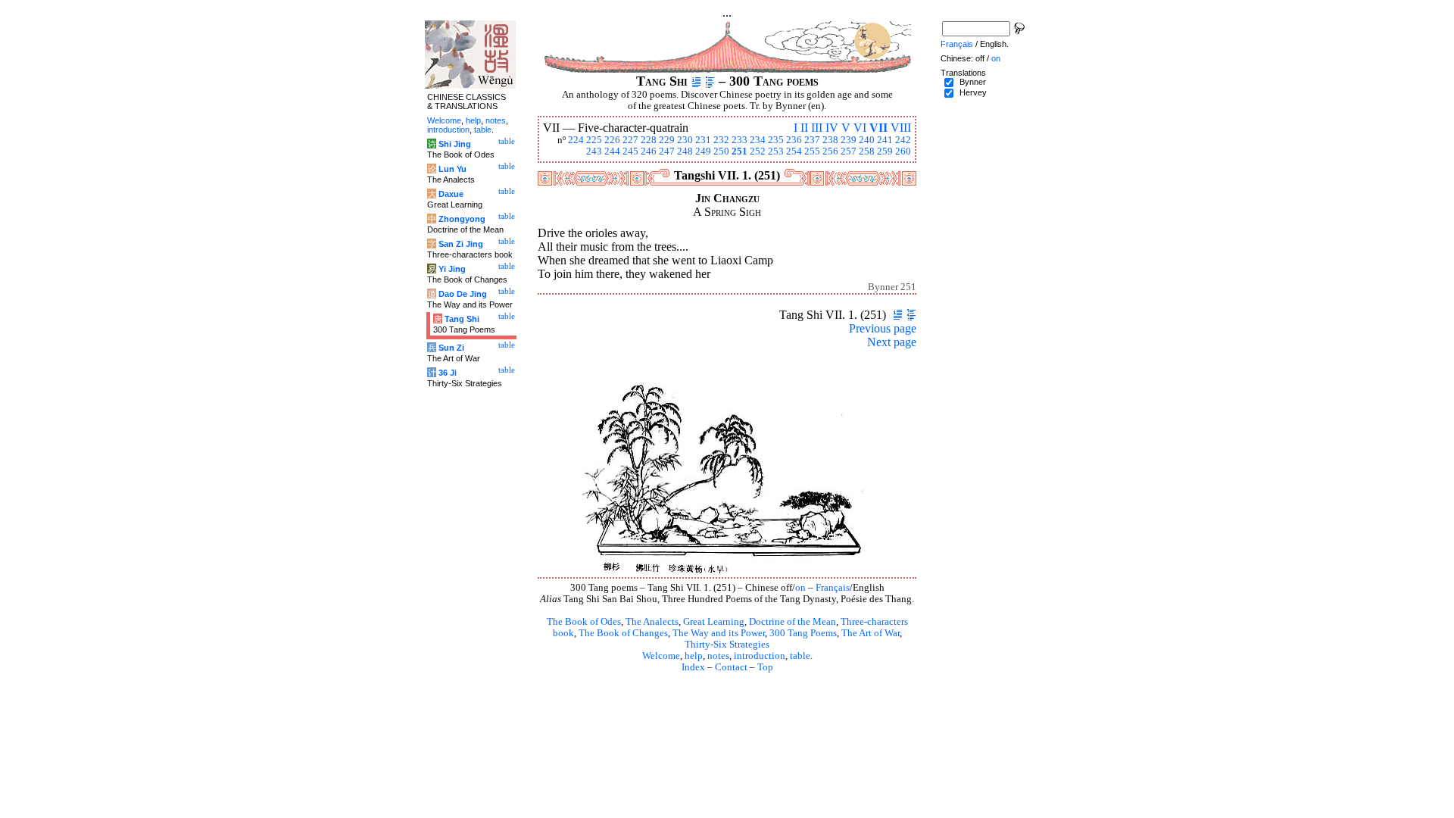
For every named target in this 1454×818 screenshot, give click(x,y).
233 (739, 140)
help (694, 656)
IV (831, 127)
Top (765, 667)
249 (703, 151)
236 (794, 140)
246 (649, 151)
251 (739, 151)
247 (667, 151)
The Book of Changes (623, 633)
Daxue (450, 193)
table (800, 656)
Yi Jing (452, 268)
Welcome (661, 656)
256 (830, 151)
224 (576, 140)
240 (867, 140)
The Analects (652, 622)
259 (885, 151)
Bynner (972, 81)
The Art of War (870, 633)
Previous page (882, 328)
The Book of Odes (584, 622)
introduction (759, 656)
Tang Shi (462, 318)
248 (685, 151)
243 (594, 151)
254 (794, 151)
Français (833, 587)
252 (758, 151)
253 (776, 151)
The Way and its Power (718, 633)
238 (830, 140)
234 (758, 140)
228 (649, 140)
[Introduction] (696, 81)
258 (867, 151)
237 (812, 140)
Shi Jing (454, 143)
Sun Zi (451, 347)
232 (721, 140)
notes (718, 656)
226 (612, 140)
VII (878, 127)
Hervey (973, 92)
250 (721, 151)
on (800, 587)
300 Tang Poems (803, 633)
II (804, 127)
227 (630, 140)
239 (848, 140)
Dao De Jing (462, 293)
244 (612, 151)
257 (848, 151)
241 (885, 140)
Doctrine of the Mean (792, 622)
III (816, 127)
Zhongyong (461, 218)
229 (667, 140)
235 (776, 140)
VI (859, 127)
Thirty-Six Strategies (727, 644)
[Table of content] (710, 81)
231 (703, 140)
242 (903, 140)
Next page (891, 342)
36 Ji (447, 372)
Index (693, 667)
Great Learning (713, 622)
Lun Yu (452, 168)
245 (630, 151)
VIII (901, 127)
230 (685, 140)
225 (594, 140)
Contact (731, 667)
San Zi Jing (460, 243)
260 (903, 151)
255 (812, 151)
